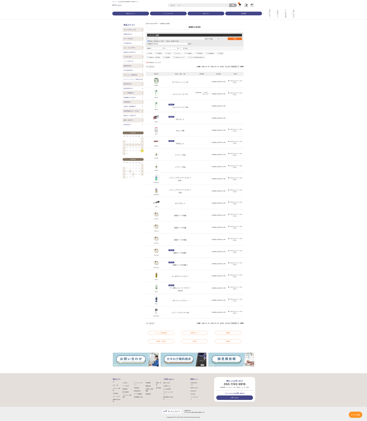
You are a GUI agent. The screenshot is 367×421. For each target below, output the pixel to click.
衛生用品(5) (127, 124)
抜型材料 (125, 389)
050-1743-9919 (234, 384)
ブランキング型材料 (127, 396)
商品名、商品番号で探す (172, 41)
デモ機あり (189, 53)
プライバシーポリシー (168, 393)
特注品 (221, 53)
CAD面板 (115, 393)
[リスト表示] (242, 66)
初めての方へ (269, 13)
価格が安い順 (206, 66)
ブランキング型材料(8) (130, 75)
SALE (169, 53)
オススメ (178, 53)
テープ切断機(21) (129, 93)
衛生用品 (158, 388)
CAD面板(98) (128, 43)
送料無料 (167, 57)
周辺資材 (136, 388)
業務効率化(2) (128, 34)
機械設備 (148, 386)
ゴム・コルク (116, 396)
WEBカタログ (194, 388)
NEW (150, 53)
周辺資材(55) (128, 84)
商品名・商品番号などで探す (156, 41)
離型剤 (228, 333)
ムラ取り (125, 383)
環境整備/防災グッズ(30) (131, 111)
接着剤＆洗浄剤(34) (130, 52)
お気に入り (206, 13)
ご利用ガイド (277, 13)
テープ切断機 (138, 394)
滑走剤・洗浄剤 (161, 341)
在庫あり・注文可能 (154, 57)
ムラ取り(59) (128, 57)
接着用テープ (195, 333)
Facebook (193, 391)
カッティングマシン (138, 383)
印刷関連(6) (127, 102)
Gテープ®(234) (128, 38)
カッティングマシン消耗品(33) (133, 79)
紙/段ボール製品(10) (130, 115)
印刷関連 (148, 383)
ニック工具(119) (128, 61)
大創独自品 (211, 53)
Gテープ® (115, 385)
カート (240, 6)
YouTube (192, 394)
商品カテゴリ (130, 13)
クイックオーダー (168, 13)
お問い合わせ (293, 13)
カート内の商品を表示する (197, 57)
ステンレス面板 (116, 389)
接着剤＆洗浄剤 (116, 400)
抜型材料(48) (128, 66)
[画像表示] (241, 66)
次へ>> (152, 66)
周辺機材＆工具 (138, 397)
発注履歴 (243, 13)
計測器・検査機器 (149, 390)
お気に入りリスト (180, 57)
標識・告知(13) (128, 120)
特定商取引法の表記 (168, 398)
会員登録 (246, 6)
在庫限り (160, 53)
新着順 (222, 66)
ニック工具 (126, 386)
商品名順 (227, 66)
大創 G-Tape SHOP (152, 23)
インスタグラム (194, 398)
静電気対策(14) (128, 88)
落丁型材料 (126, 392)
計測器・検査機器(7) (130, 106)
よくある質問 (285, 13)
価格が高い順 (215, 66)
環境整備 (148, 394)
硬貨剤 (228, 341)
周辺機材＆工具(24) (130, 97)
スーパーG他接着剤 (161, 333)
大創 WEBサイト (193, 383)
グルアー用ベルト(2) (130, 29)
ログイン (252, 6)
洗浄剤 (195, 341)
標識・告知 (158, 383)
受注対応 (200, 53)
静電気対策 (137, 391)
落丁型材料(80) (128, 70)
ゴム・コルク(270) (129, 47)
